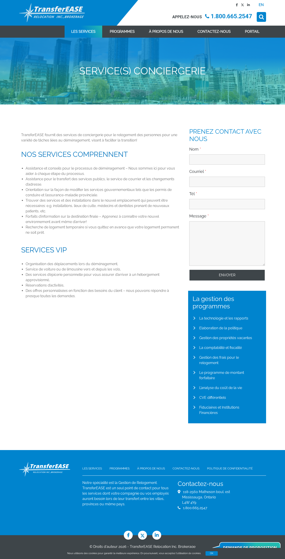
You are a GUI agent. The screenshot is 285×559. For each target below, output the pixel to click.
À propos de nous (166, 31)
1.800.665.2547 (230, 16)
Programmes (122, 31)
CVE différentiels (212, 397)
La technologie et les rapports (223, 318)
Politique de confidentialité (230, 468)
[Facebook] (236, 5)
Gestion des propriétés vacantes (225, 338)
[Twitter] (241, 5)
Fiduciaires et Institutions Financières (219, 410)
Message (199, 216)
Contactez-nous (214, 31)
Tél (193, 194)
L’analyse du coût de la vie (220, 388)
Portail (252, 31)
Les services (83, 31)
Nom (195, 149)
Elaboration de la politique (220, 328)
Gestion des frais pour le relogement (219, 360)
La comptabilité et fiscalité (220, 348)
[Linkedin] (247, 5)
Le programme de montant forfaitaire (221, 375)
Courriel (197, 171)
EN (261, 5)
